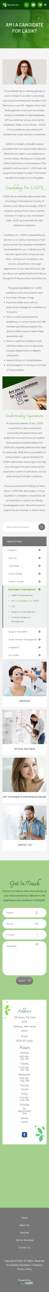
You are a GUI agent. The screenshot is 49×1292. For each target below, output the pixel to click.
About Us (24, 1225)
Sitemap (37, 1265)
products (13, 550)
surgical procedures (18, 632)
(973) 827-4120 (24, 1040)
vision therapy (15, 574)
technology (14, 566)
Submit (22, 980)
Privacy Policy (24, 1269)
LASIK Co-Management (22, 595)
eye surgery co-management (22, 589)
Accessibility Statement (18, 1265)
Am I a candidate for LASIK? (25, 600)
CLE (13, 606)
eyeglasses (14, 647)
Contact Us (25, 844)
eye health (14, 655)
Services (24, 700)
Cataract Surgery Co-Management (21, 619)
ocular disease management (23, 639)
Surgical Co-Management (23, 611)
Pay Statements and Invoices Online (24, 796)
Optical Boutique (24, 748)
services (13, 558)
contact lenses (16, 581)
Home (24, 1217)
